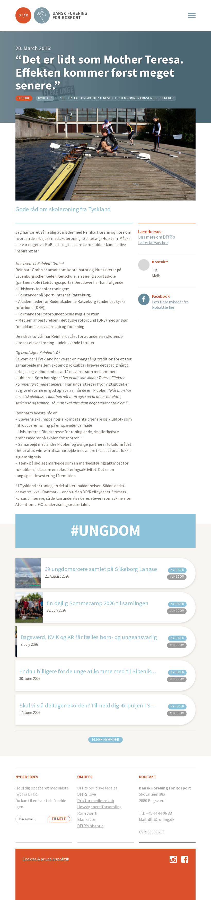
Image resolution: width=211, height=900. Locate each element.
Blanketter (87, 819)
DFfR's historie (90, 825)
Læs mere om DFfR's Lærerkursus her (156, 240)
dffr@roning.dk (161, 819)
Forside (24, 98)
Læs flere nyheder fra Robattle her (170, 304)
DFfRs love (86, 794)
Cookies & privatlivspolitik (46, 858)
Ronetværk (87, 813)
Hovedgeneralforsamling (99, 806)
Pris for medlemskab (95, 800)
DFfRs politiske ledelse (97, 787)
